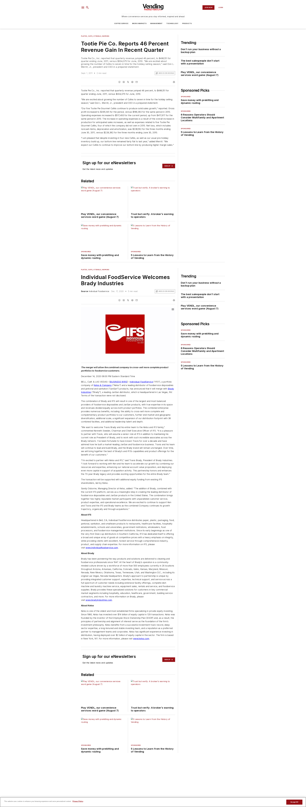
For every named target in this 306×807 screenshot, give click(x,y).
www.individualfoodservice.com (102, 547)
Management (156, 23)
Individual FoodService (141, 382)
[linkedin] (124, 82)
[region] (153, 802)
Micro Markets (139, 23)
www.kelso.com (141, 638)
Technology (172, 23)
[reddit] (132, 82)
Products (187, 23)
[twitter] (128, 82)
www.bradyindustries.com (99, 600)
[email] (136, 82)
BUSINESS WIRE (118, 382)
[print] (174, 82)
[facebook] (119, 82)
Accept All (294, 802)
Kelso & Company (103, 385)
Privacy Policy (78, 801)
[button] (83, 7)
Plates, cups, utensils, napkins (95, 36)
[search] (87, 7)
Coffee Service (121, 23)
